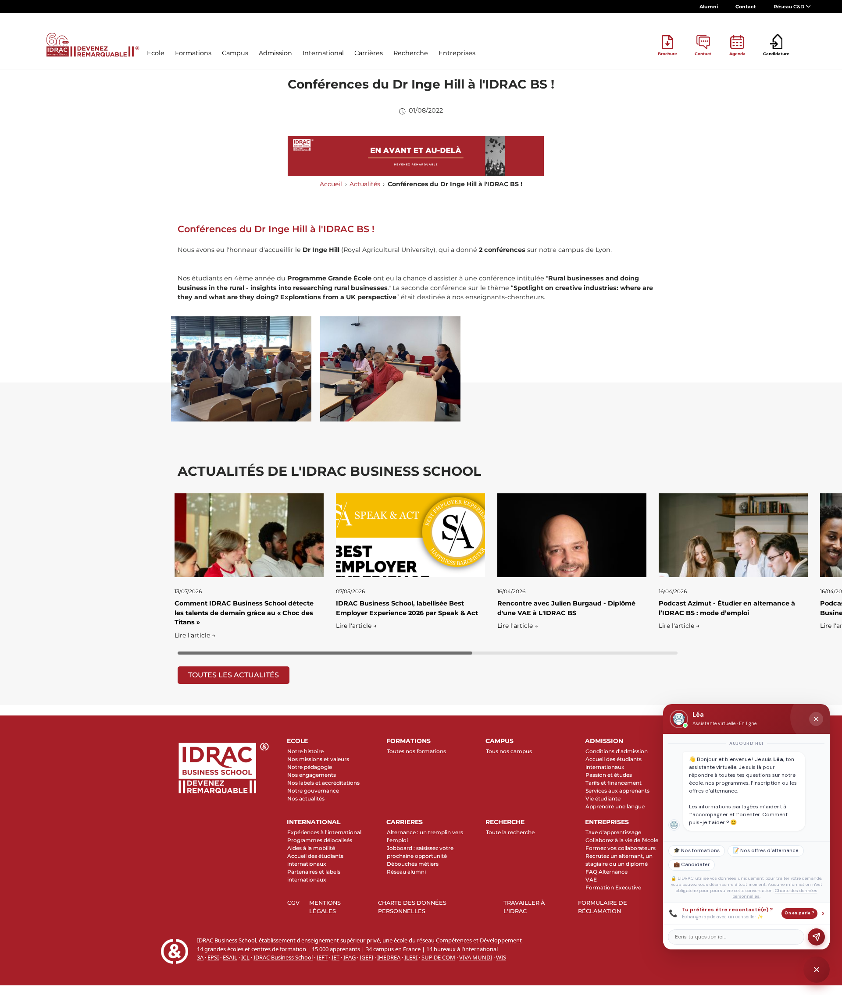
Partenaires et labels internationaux (313, 875)
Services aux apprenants (617, 790)
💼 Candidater (692, 864)
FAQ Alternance (606, 871)
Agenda (737, 53)
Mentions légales (325, 906)
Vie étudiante (603, 798)
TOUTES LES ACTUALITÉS (233, 675)
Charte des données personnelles (412, 906)
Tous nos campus (509, 751)
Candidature (776, 53)
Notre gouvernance (313, 790)
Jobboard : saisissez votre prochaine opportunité (420, 852)
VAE (591, 879)
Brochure (667, 53)
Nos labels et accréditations (323, 782)
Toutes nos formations (416, 751)
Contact (745, 7)
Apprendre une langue (615, 806)
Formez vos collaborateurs (620, 848)
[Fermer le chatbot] (816, 719)
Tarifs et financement (613, 782)
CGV (293, 902)
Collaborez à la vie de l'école (621, 840)
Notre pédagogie (309, 767)
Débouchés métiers (413, 863)
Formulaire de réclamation (602, 906)
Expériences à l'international (324, 832)
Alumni (708, 7)
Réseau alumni (406, 871)
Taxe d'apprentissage (613, 832)
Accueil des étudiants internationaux (613, 763)
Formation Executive (613, 887)
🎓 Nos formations (697, 850)
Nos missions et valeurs (318, 759)
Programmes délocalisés (319, 840)
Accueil (331, 184)
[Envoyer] (816, 936)
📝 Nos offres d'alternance (766, 850)
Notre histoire (305, 751)
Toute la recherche (510, 832)
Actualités (365, 184)
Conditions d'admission (616, 751)
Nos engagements (311, 775)
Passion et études (608, 775)
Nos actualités (306, 798)
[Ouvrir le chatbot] (816, 969)
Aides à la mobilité (311, 848)
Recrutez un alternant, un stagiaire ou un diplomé (619, 860)
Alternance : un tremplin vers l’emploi (425, 836)
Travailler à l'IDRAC (524, 906)
